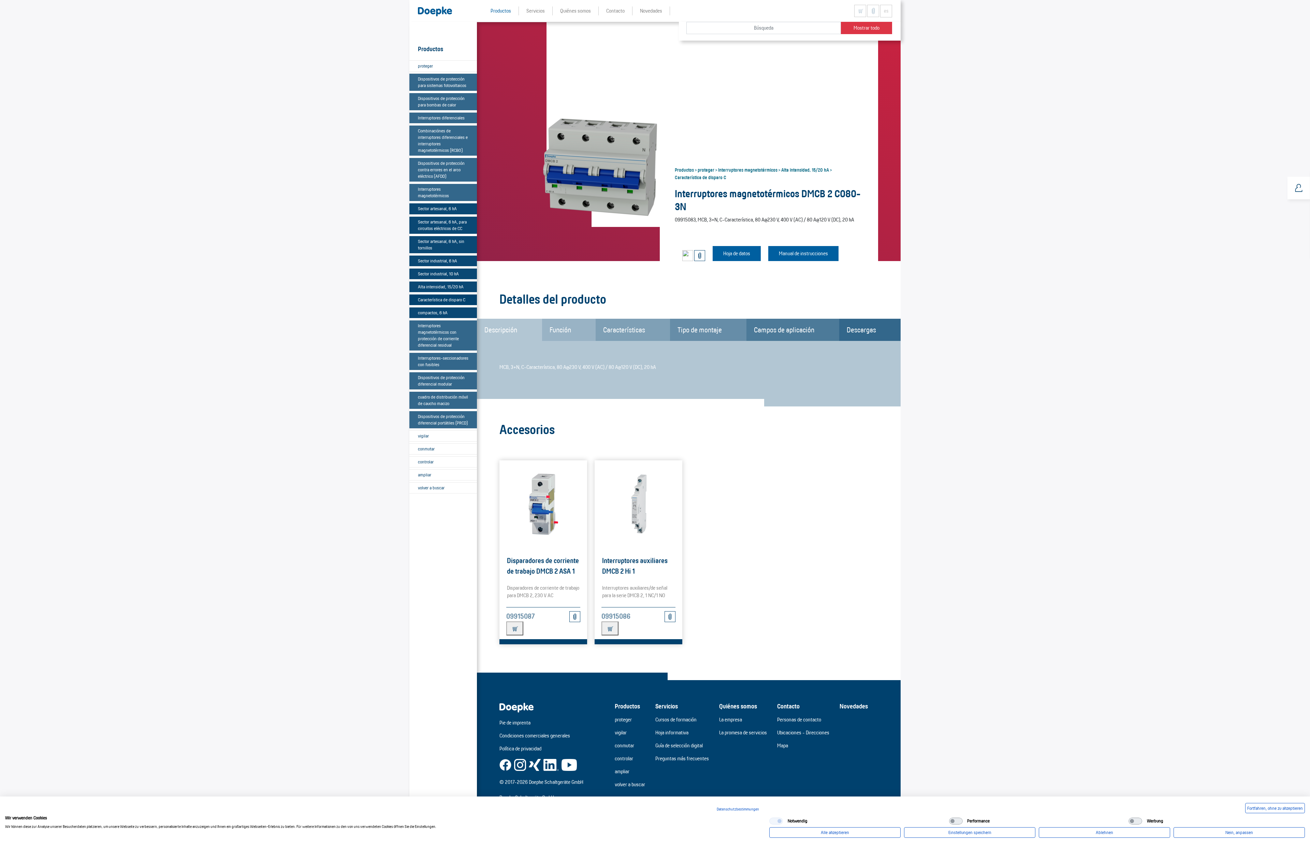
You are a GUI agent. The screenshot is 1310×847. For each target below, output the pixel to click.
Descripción (500, 329)
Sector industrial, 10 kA (438, 273)
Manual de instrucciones (803, 253)
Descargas (861, 329)
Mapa (782, 745)
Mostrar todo (866, 28)
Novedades (854, 706)
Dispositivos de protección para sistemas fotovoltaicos (442, 82)
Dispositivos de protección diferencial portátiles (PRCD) (443, 420)
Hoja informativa (671, 732)
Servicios (666, 706)
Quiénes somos (738, 706)
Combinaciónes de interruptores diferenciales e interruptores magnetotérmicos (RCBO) (443, 140)
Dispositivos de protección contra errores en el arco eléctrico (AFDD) (441, 169)
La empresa (730, 719)
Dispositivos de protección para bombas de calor (441, 101)
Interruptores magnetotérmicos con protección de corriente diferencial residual (438, 335)
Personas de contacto (799, 719)
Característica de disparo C (441, 299)
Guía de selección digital (679, 745)
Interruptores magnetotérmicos (433, 192)
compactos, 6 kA (433, 312)
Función (560, 329)
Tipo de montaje (700, 329)
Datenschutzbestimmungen (738, 809)
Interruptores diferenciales (441, 117)
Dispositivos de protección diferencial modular (441, 381)
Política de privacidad (520, 748)
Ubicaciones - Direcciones (803, 732)
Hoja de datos (736, 253)
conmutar (426, 448)
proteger (425, 66)
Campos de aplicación (784, 329)
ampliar (424, 474)
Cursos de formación (676, 719)
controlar (426, 461)
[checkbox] (776, 821)
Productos (684, 170)
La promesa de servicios (743, 732)
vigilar (423, 436)
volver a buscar (431, 487)
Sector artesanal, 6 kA (437, 208)
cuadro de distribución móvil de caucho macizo (443, 400)
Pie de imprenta (514, 722)
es (886, 11)
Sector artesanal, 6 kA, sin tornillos (441, 244)
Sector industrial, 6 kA (437, 260)
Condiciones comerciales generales (534, 735)
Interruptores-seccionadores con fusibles (443, 361)
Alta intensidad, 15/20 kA (441, 286)
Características (624, 329)
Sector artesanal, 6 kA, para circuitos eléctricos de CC (442, 225)
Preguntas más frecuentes (682, 758)
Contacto (788, 706)
